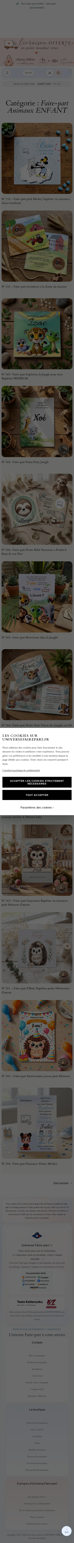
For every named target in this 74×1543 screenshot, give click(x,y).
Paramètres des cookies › (37, 807)
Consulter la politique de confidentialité (21, 770)
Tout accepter (37, 795)
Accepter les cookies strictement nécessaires (37, 782)
